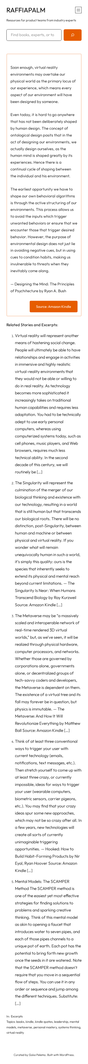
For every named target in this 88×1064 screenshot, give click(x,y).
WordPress (66, 1055)
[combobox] (34, 35)
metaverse (25, 1027)
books (20, 1022)
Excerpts (17, 1016)
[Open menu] (78, 10)
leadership (61, 1022)
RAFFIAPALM (25, 10)
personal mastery (45, 1027)
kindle (30, 1022)
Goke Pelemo (37, 1055)
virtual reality (15, 1033)
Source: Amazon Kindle (53, 306)
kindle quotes (44, 1022)
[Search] (73, 35)
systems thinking (69, 1027)
